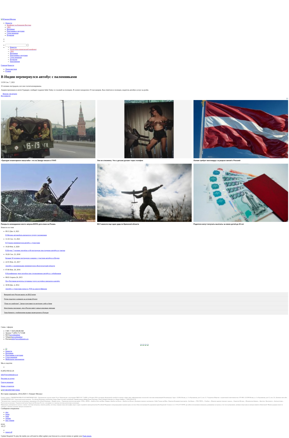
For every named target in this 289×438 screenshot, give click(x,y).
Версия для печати (10, 94)
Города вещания (7, 382)
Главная (4, 65)
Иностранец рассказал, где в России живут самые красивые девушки (29, 308)
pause (7, 414)
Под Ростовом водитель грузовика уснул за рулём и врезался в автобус (32, 281)
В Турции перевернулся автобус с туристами (22, 243)
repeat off (8, 432)
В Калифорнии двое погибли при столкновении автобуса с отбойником (33, 273)
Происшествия (11, 69)
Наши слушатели (7, 386)
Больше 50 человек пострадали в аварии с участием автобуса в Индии (32, 258)
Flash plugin (87, 436)
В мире (8, 71)
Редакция (10, 35)
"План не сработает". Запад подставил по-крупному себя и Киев (28, 303)
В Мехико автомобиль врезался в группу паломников (26, 235)
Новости (8, 23)
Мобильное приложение (14, 359)
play (6, 412)
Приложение (15, 61)
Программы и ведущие (15, 31)
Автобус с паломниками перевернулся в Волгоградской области (30, 266)
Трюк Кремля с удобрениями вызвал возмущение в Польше (26, 312)
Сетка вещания (12, 33)
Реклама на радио (7, 378)
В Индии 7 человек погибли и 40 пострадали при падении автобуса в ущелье (35, 250)
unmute (8, 418)
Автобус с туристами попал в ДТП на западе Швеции (26, 289)
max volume (9, 420)
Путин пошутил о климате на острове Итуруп (20, 299)
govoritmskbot (15, 335)
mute (7, 416)
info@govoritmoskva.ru (19, 339)
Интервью (11, 29)
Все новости (5, 96)
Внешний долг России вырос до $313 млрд (20, 294)
